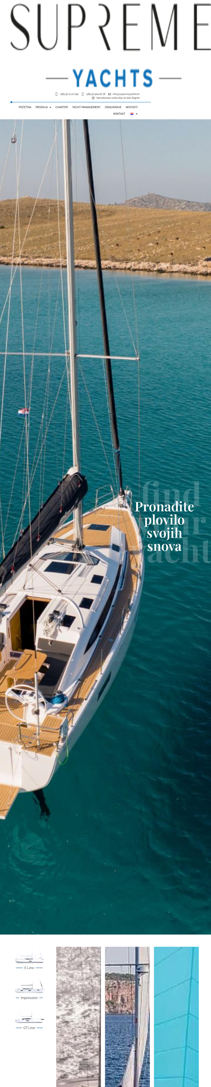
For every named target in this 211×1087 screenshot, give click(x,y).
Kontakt (119, 113)
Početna (25, 107)
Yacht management (86, 107)
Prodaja (42, 107)
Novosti (131, 107)
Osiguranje (113, 107)
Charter (61, 107)
